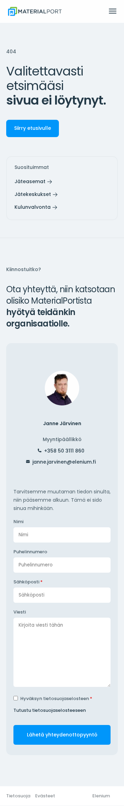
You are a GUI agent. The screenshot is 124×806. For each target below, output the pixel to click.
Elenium (101, 795)
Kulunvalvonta (32, 207)
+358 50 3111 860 (64, 450)
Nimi (18, 521)
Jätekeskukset (32, 194)
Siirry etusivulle (32, 128)
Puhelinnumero (30, 551)
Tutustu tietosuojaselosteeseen (49, 710)
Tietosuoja (18, 795)
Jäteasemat (29, 181)
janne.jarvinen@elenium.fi (64, 461)
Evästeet (45, 795)
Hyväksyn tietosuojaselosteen (56, 698)
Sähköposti (28, 582)
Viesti (19, 612)
